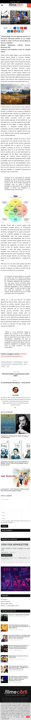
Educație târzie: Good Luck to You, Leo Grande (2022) (18, 656)
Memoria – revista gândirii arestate (10, 605)
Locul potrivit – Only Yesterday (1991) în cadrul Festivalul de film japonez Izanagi (15, 489)
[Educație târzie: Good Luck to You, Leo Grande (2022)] (4, 658)
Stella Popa (12, 629)
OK (28, 717)
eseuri (25, 362)
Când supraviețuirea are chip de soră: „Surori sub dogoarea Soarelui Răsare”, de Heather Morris (19, 626)
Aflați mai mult (5, 718)
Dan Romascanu (13, 616)
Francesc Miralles (6, 364)
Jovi (8, 366)
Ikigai (25, 364)
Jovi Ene (5, 22)
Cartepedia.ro (16, 356)
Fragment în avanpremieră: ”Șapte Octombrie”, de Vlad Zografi (15, 436)
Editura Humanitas (18, 362)
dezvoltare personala (7, 362)
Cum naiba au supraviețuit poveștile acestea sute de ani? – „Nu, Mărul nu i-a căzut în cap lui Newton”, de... (19, 667)
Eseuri (6, 16)
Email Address (4, 552)
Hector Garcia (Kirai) (17, 364)
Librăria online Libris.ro (7, 603)
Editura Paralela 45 (5, 601)
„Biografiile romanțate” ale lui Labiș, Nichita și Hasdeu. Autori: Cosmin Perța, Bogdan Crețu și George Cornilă (15, 463)
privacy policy (22, 558)
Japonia (3, 366)
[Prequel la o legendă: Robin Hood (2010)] (4, 617)
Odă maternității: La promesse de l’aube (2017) (15, 375)
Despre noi (12, 1)
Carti (3, 16)
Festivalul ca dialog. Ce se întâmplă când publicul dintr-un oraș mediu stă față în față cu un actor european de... (19, 637)
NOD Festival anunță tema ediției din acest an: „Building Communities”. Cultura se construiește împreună (19, 647)
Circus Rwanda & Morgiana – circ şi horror (15, 382)
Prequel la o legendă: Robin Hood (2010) (19, 614)
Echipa (18, 1)
